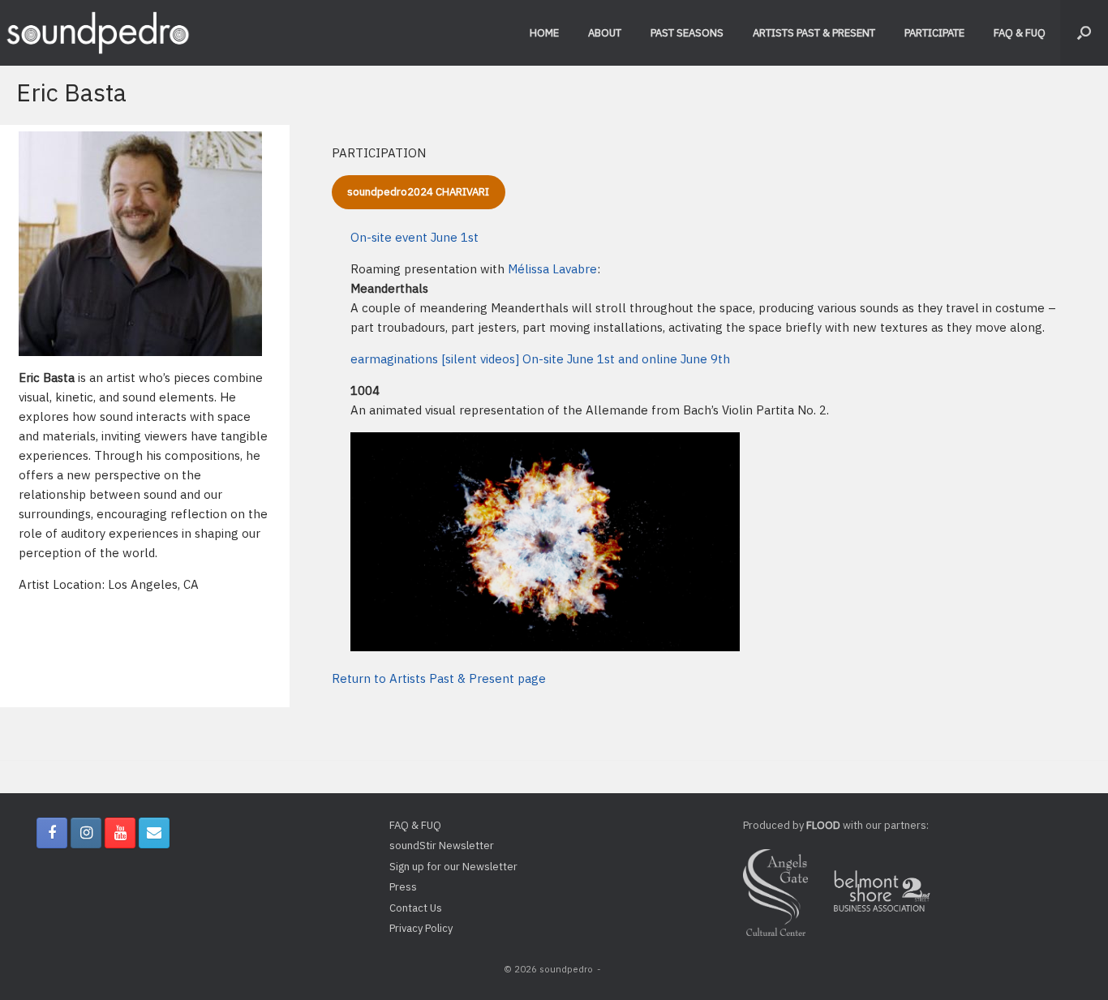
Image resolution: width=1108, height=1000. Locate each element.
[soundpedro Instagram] (86, 833)
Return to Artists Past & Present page (439, 678)
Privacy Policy (421, 928)
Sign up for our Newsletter (453, 866)
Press (403, 887)
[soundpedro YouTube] (120, 833)
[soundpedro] (97, 33)
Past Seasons (687, 33)
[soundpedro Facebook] (52, 833)
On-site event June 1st (414, 237)
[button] (1084, 33)
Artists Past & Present (814, 33)
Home (544, 33)
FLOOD (823, 825)
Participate (934, 33)
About (604, 33)
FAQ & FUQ (1020, 33)
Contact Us (415, 908)
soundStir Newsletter (441, 845)
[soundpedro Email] (154, 833)
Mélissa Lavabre (552, 269)
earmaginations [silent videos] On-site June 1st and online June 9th (540, 359)
